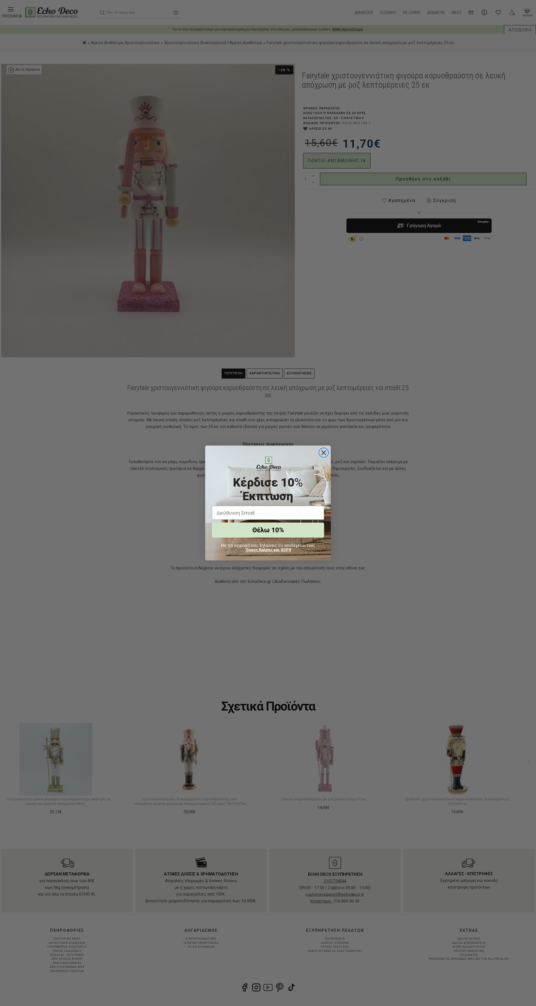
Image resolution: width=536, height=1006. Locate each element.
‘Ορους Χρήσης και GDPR (268, 550)
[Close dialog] (324, 453)
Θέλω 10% (268, 530)
